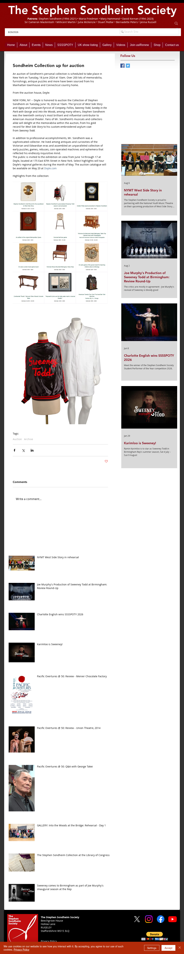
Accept (168, 948)
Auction (17, 439)
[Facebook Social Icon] (122, 66)
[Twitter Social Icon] (128, 66)
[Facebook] (161, 919)
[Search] (176, 23)
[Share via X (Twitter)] (23, 450)
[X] (137, 919)
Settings (151, 948)
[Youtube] (172, 919)
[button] (154, 936)
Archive (28, 439)
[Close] (180, 948)
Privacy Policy (21, 949)
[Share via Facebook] (14, 450)
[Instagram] (149, 919)
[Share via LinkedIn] (32, 450)
